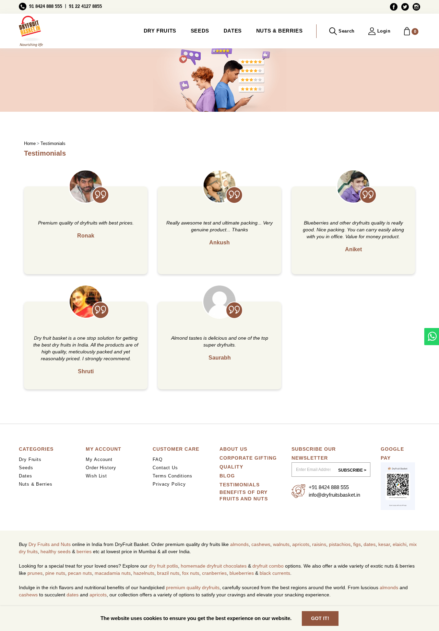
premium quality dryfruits (193, 587)
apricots (300, 544)
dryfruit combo (268, 566)
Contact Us (165, 467)
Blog (227, 475)
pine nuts (55, 573)
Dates (233, 31)
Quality (231, 467)
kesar (384, 544)
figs (357, 544)
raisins (319, 544)
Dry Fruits (160, 31)
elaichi (399, 544)
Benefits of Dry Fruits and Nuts (244, 495)
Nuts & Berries (279, 31)
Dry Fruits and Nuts (49, 544)
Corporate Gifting (248, 458)
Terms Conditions (172, 475)
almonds (239, 544)
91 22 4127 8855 (85, 6)
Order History (101, 467)
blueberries (241, 573)
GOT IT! (320, 618)
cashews (260, 544)
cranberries (214, 573)
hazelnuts (143, 573)
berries (84, 551)
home (30, 143)
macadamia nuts (113, 573)
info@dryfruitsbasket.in (334, 495)
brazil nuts (168, 573)
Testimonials (240, 484)
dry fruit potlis (163, 566)
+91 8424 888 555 (329, 487)
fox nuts (190, 573)
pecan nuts (80, 573)
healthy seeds (55, 551)
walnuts (281, 544)
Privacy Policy (169, 484)
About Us (233, 449)
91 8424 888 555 (45, 6)
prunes (35, 573)
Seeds (200, 31)
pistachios (340, 544)
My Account (99, 459)
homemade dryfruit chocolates (214, 566)
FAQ (158, 459)
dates (370, 544)
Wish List (96, 475)
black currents (275, 573)
